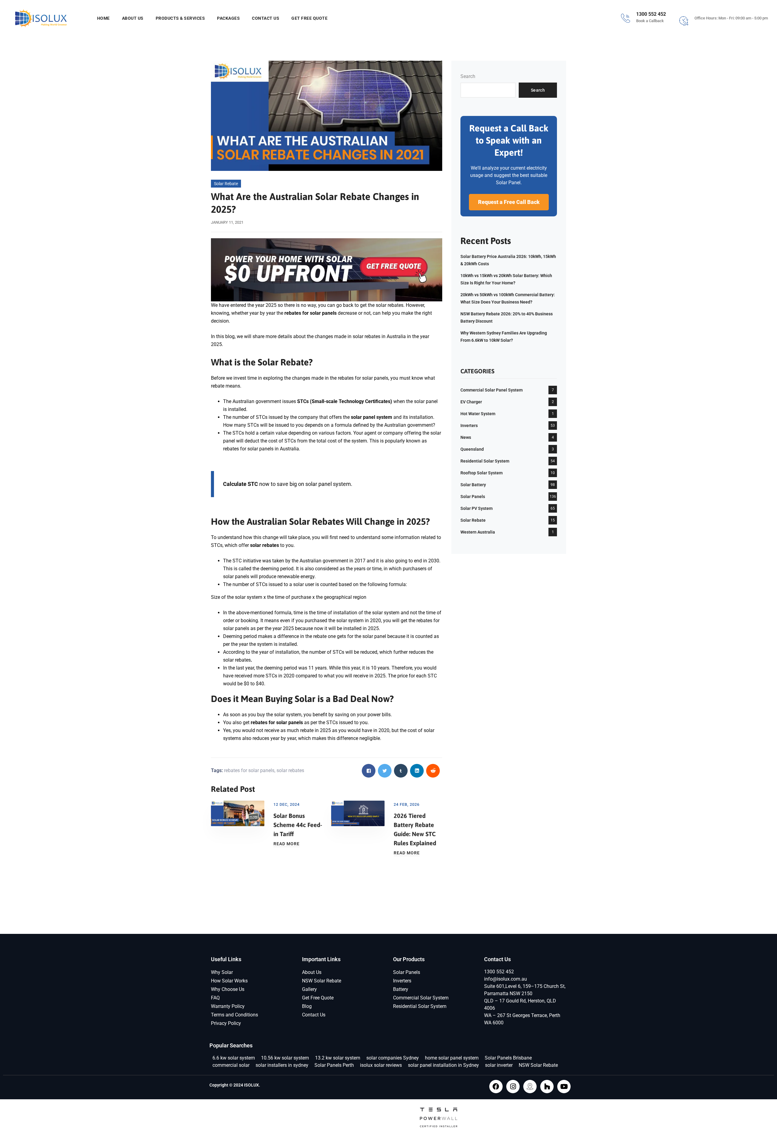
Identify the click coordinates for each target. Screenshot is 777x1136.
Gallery (309, 989)
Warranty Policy (228, 1006)
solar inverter (499, 1065)
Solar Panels (472, 496)
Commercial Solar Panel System (491, 390)
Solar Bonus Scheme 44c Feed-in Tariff (297, 824)
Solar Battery (473, 484)
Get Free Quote (309, 18)
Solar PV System (476, 508)
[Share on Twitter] (385, 771)
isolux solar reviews (381, 1065)
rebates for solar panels (249, 770)
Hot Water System (477, 413)
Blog (307, 1006)
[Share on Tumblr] (401, 771)
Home (103, 18)
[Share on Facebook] (368, 771)
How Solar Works (229, 981)
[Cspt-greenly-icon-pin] (530, 1086)
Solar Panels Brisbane (508, 1058)
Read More (286, 843)
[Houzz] (547, 1086)
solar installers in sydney (282, 1065)
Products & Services (180, 18)
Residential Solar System (484, 461)
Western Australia (477, 532)
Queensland (472, 449)
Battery (400, 989)
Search (467, 76)
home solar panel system (452, 1058)
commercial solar (230, 1065)
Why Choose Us (227, 989)
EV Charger (471, 401)
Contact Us (265, 18)
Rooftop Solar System (481, 472)
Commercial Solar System (421, 998)
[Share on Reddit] (433, 771)
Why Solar (222, 972)
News (465, 437)
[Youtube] (564, 1086)
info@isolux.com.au (505, 979)
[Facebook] (496, 1086)
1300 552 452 (499, 972)
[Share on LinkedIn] (417, 771)
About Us (133, 18)
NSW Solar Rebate (321, 981)
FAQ (215, 998)
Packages (228, 18)
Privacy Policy (226, 1023)
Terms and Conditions (234, 1015)
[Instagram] (513, 1086)
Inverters (469, 425)
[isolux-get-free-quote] (326, 269)
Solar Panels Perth (334, 1065)
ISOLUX (251, 1085)
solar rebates (264, 545)
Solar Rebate (226, 183)
